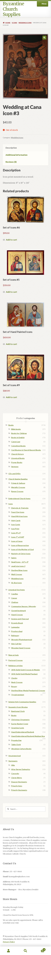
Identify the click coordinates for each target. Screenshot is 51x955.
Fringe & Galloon (18, 483)
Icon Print (15, 529)
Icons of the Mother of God (22, 549)
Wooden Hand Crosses (20, 648)
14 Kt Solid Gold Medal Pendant (24, 674)
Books (11, 425)
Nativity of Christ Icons (20, 554)
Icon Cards (15, 524)
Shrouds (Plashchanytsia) (21, 640)
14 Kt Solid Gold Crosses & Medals (25, 670)
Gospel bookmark (18, 611)
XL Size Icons (16, 583)
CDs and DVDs (14, 474)
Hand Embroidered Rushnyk (22, 732)
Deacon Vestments (19, 782)
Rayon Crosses (17, 491)
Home (7, 23)
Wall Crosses (16, 574)
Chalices (14, 602)
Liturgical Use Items (16, 590)
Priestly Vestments (19, 790)
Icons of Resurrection (20, 545)
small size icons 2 (18, 566)
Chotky (14, 678)
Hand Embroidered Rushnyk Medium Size (28, 736)
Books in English (18, 437)
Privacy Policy (9, 942)
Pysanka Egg (16, 740)
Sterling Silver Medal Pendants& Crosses (28, 690)
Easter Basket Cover (19, 724)
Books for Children (19, 433)
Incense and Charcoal (20, 619)
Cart (39, 948)
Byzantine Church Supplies (13, 9)
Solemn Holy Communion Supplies (22, 702)
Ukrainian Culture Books (21, 749)
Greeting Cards (17, 728)
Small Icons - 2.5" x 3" (19, 562)
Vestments (12, 761)
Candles (14, 594)
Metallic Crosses (18, 487)
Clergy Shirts (16, 778)
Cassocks (15, 773)
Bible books (16, 429)
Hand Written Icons (19, 516)
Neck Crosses (17, 682)
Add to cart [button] (11, 239)
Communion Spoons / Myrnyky (23, 606)
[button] (44, 38)
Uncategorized (14, 756)
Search (25, 951)
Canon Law (15, 442)
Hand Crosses (17, 615)
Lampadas (15, 627)
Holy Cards (15, 520)
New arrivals (13, 655)
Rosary (14, 686)
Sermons (14, 467)
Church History (17, 454)
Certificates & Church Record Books (26, 450)
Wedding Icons (25, 23)
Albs (13, 765)
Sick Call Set (16, 644)
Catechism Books (18, 446)
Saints (13, 558)
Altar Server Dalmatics (20, 769)
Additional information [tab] (16, 155)
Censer (14, 598)
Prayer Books (16, 462)
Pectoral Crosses (15, 660)
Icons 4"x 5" (16, 533)
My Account (8, 951)
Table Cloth (16, 744)
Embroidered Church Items (19, 498)
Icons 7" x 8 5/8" (17, 537)
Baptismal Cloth (18, 711)
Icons (14, 23)
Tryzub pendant (17, 695)
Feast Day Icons (17, 512)
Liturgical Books (18, 458)
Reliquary (15, 635)
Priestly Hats (16, 786)
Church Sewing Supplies (18, 479)
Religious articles (15, 666)
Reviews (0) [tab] (11, 162)
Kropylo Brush (17, 623)
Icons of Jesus (17, 541)
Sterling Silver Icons (19, 570)
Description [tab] (11, 148)
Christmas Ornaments (20, 720)
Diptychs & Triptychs (19, 508)
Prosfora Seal (16, 631)
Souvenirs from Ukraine (18, 707)
